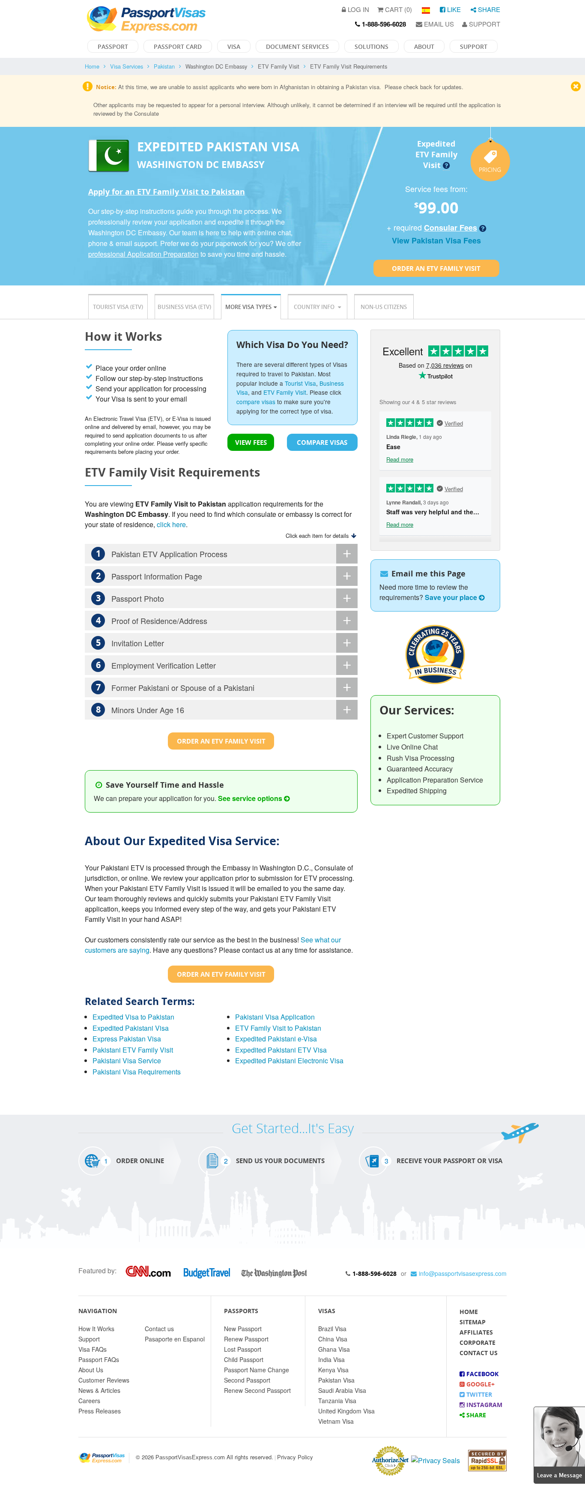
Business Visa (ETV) (184, 307)
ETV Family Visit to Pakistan (278, 1028)
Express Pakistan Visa (127, 1039)
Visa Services (126, 66)
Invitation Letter (130, 642)
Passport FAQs (98, 1359)
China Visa (332, 1339)
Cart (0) (397, 9)
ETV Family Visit (284, 392)
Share (488, 9)
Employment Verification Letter (156, 665)
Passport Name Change (256, 1369)
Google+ (480, 1384)
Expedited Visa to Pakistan (133, 1017)
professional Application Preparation (143, 254)
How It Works (96, 1328)
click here (171, 524)
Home (92, 66)
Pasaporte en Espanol (175, 1339)
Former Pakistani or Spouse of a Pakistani (175, 687)
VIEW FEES (251, 442)
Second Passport (247, 1380)
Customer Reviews (103, 1380)
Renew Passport (246, 1339)
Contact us (159, 1328)
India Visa (331, 1359)
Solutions (371, 46)
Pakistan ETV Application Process (162, 553)
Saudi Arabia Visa (342, 1390)
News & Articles (99, 1390)
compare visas (255, 401)
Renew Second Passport (257, 1390)
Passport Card (178, 46)
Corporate (477, 1342)
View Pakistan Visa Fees (436, 240)
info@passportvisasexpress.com (463, 1273)
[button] (559, 1444)
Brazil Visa (332, 1328)
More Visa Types (248, 307)
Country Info (315, 307)
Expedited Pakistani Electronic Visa (289, 1060)
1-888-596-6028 (374, 1273)
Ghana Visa (334, 1349)
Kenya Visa (333, 1369)
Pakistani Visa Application (275, 1017)
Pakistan (164, 66)
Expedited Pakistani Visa (131, 1028)
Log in (357, 9)
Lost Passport (242, 1349)
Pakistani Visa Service (127, 1060)
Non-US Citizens (384, 307)
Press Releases (99, 1411)
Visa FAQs (92, 1349)
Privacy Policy (295, 1457)
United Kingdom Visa (346, 1411)
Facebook (481, 1374)
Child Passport (243, 1359)
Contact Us (479, 1353)
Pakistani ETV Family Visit (133, 1050)
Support (483, 23)
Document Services (297, 46)
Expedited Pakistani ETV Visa (281, 1050)
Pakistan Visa (336, 1380)
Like (453, 9)
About (424, 46)
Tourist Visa (300, 383)
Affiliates (476, 1332)
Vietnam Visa (336, 1421)
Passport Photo (130, 598)
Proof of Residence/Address (152, 620)
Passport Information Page (149, 576)
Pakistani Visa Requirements (137, 1072)
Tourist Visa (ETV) (118, 307)
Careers (89, 1400)
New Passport (243, 1328)
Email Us (438, 23)
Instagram (483, 1405)
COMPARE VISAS (322, 442)
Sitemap (473, 1322)
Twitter (478, 1394)
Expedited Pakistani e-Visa (276, 1039)
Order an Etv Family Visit (436, 268)
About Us (90, 1369)
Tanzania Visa (337, 1400)
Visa (233, 46)
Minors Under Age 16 (140, 709)
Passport (113, 46)
